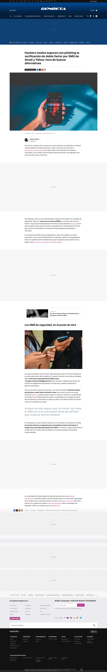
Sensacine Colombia (38, 660)
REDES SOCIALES (49, 16)
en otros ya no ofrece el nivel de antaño (48, 242)
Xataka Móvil (13, 641)
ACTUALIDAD (18, 16)
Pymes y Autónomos (90, 642)
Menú (14, 10)
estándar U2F (55, 506)
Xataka (11, 639)
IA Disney (30, 595)
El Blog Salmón (90, 639)
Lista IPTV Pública (79, 595)
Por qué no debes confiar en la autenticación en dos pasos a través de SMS (64, 314)
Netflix (11, 614)
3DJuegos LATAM (27, 657)
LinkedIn (81, 617)
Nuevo (92, 10)
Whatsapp (81, 42)
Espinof (37, 641)
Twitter (88, 16)
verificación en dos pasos (34, 150)
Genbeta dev (43, 608)
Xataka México (13, 657)
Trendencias (77, 639)
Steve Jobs (39, 42)
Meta (45, 42)
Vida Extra (25, 641)
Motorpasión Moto (66, 641)
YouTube (51, 42)
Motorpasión (64, 639)
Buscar (94, 625)
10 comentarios (31, 69)
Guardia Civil (58, 42)
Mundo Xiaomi (13, 647)
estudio (74, 224)
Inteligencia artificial (45, 605)
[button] (35, 139)
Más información (65, 670)
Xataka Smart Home (15, 645)
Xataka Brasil (13, 660)
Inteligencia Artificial (45, 614)
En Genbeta (52, 311)
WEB (70, 16)
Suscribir (81, 605)
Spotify (88, 42)
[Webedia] (14, 631)
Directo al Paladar (53, 639)
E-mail (45, 70)
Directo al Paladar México (53, 658)
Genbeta (53, 8)
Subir (92, 631)
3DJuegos (25, 639)
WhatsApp (27, 614)
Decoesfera (77, 641)
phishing (34, 395)
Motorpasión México (64, 658)
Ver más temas (14, 618)
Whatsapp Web (73, 42)
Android (66, 42)
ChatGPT (25, 42)
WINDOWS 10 (62, 16)
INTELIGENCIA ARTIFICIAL (33, 16)
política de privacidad (76, 608)
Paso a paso (13, 605)
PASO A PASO (79, 16)
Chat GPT (23, 595)
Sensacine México (40, 657)
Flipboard (91, 16)
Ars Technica (68, 501)
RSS (74, 617)
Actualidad (33, 510)
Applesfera (12, 643)
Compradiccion (78, 643)
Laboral (27, 611)
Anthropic (31, 42)
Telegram (96, 16)
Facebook (93, 16)
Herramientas (13, 608)
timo (41, 611)
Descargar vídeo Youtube (53, 595)
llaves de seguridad (54, 503)
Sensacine (38, 639)
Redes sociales (14, 611)
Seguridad (41, 510)
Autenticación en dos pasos (70, 510)
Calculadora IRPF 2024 (67, 595)
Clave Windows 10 (40, 595)
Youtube (67, 617)
